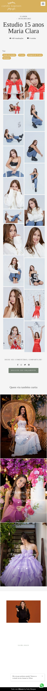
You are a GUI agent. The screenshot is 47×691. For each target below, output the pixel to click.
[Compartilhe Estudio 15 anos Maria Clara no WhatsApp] (21, 365)
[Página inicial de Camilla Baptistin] (11, 6)
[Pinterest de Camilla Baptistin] (25, 672)
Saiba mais (23, 645)
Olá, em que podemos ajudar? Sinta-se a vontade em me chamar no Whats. (24, 677)
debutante (6, 58)
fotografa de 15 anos (35, 55)
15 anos (21, 55)
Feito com (23, 689)
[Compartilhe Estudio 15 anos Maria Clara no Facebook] (17, 365)
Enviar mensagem (24, 663)
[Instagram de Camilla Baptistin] (22, 672)
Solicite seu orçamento (23, 370)
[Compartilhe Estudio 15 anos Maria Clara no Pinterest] (29, 365)
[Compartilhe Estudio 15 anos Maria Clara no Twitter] (25, 365)
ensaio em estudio (9, 55)
